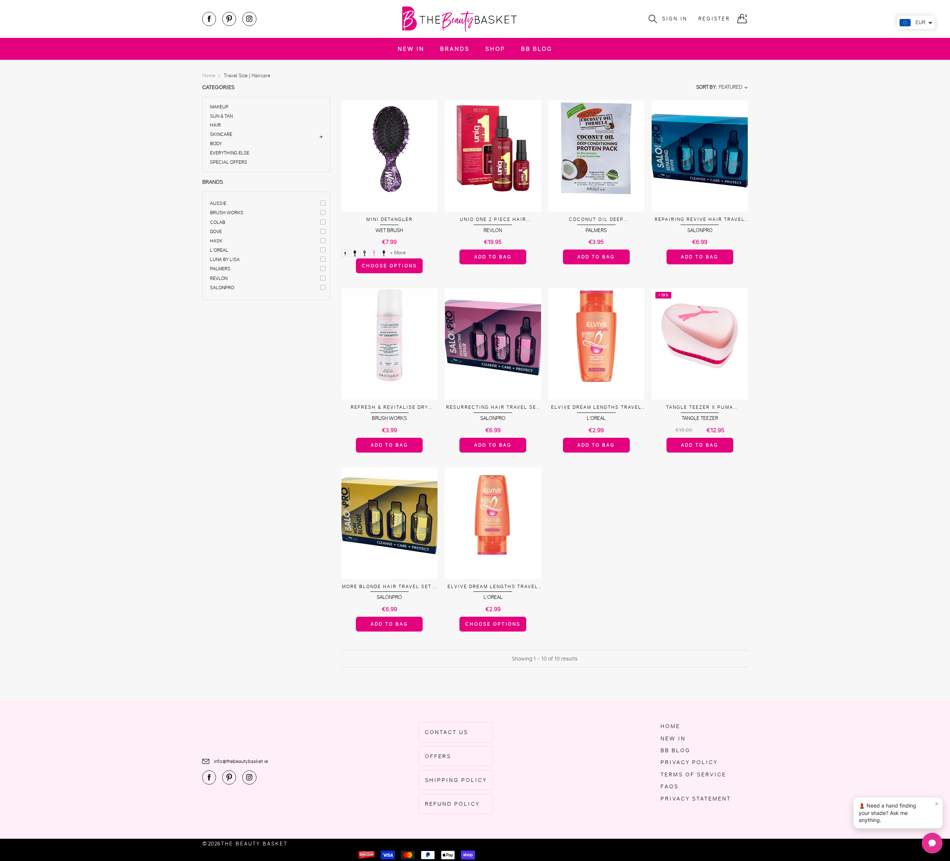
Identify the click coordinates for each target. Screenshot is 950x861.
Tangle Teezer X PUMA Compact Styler (699, 407)
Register (714, 19)
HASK (216, 241)
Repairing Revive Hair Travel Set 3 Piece (700, 219)
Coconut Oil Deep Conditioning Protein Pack (596, 219)
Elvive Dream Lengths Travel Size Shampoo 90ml (596, 407)
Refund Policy (452, 803)
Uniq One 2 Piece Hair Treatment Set (493, 219)
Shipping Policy (456, 780)
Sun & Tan (221, 116)
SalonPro (222, 287)
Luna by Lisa (225, 259)
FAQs (670, 786)
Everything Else (229, 153)
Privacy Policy (689, 762)
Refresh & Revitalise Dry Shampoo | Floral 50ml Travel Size (389, 407)
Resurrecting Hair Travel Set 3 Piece (493, 407)
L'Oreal (219, 250)
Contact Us (446, 732)
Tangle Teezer (700, 418)
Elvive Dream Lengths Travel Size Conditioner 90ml (493, 587)
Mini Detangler (389, 219)
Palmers (220, 268)
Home (670, 726)
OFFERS (438, 756)
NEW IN (411, 48)
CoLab (217, 222)
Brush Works (226, 212)
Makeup (219, 107)
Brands (455, 48)
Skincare (221, 134)
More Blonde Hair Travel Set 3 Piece (389, 587)
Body (216, 143)
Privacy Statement (696, 798)
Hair (215, 125)
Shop (495, 48)
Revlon (218, 278)
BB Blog (536, 48)
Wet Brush (389, 230)
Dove (216, 231)
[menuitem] (411, 49)
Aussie (218, 203)
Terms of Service (693, 774)
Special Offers (228, 161)
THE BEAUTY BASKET (254, 844)
